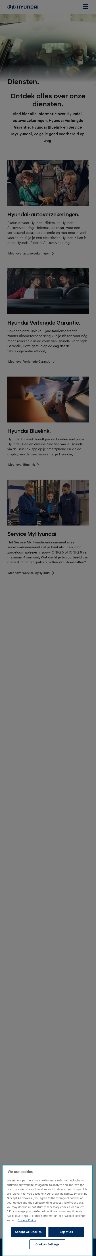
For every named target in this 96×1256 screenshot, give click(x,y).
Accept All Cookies (28, 1232)
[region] (47, 1210)
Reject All (66, 1232)
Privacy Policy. (27, 1220)
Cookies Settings (47, 1244)
